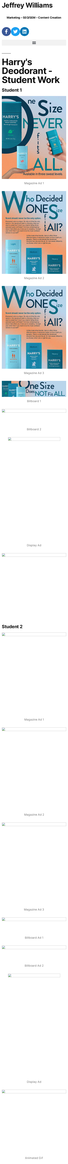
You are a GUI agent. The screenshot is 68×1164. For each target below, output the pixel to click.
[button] (34, 43)
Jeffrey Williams (27, 5)
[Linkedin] (24, 31)
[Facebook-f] (6, 31)
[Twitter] (15, 31)
